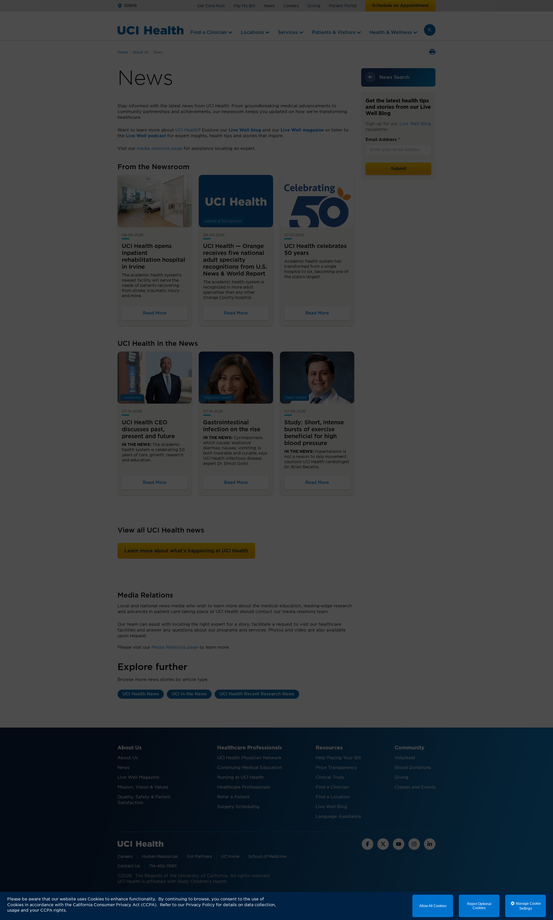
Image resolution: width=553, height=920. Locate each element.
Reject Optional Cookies (479, 906)
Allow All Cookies (432, 906)
